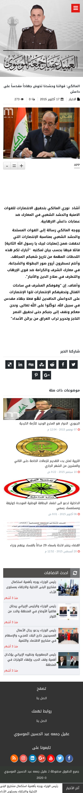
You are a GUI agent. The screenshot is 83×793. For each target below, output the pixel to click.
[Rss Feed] (14, 758)
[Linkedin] (32, 758)
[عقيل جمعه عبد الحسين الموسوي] (37, 26)
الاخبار (72, 99)
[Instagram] (23, 758)
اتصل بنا (41, 698)
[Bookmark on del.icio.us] (9, 364)
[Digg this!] (31, 364)
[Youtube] (50, 758)
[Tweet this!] (73, 364)
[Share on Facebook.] (63, 364)
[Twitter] (60, 758)
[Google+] (41, 758)
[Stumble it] (41, 364)
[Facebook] (69, 758)
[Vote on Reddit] (52, 364)
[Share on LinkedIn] (20, 364)
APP (77, 165)
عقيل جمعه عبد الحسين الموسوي (25, 771)
